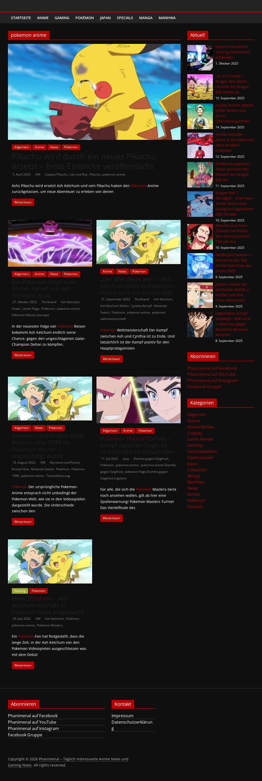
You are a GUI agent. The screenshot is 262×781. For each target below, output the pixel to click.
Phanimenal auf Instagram (212, 380)
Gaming (62, 17)
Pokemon (71, 147)
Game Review (200, 439)
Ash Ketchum (70, 302)
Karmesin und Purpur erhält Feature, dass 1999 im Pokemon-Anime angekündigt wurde (48, 446)
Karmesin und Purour (65, 462)
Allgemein (21, 147)
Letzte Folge (30, 308)
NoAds (193, 494)
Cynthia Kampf (141, 306)
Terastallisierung (58, 476)
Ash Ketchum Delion (114, 306)
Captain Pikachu (56, 174)
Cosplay (194, 433)
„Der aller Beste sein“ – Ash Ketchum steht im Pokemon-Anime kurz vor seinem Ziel (137, 285)
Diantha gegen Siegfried (151, 458)
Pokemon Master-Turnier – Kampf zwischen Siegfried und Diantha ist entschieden (137, 445)
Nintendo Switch (42, 469)
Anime (43, 17)
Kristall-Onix (20, 469)
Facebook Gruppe (204, 386)
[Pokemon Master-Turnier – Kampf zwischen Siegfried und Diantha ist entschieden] (138, 379)
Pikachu (94, 174)
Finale (16, 308)
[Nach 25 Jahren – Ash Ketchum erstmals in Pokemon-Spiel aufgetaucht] (50, 542)
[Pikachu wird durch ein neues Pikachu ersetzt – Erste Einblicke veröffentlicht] (94, 47)
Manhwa (167, 17)
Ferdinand (49, 302)
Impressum (123, 715)
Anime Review (200, 427)
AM (38, 174)
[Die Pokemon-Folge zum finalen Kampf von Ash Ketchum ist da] (50, 223)
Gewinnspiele (200, 457)
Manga (145, 17)
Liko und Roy (78, 174)
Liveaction (197, 470)
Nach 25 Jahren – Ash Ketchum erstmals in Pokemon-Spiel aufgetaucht (48, 605)
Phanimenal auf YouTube (211, 374)
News (54, 147)
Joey (126, 458)
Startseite (21, 17)
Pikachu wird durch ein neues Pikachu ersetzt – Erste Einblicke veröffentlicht (84, 161)
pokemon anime (113, 174)
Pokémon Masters (50, 625)
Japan (105, 17)
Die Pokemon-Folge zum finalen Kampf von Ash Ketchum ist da (43, 288)
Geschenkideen (202, 451)
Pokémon (84, 17)
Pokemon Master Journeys (30, 315)
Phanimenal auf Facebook (212, 368)
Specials (125, 17)
